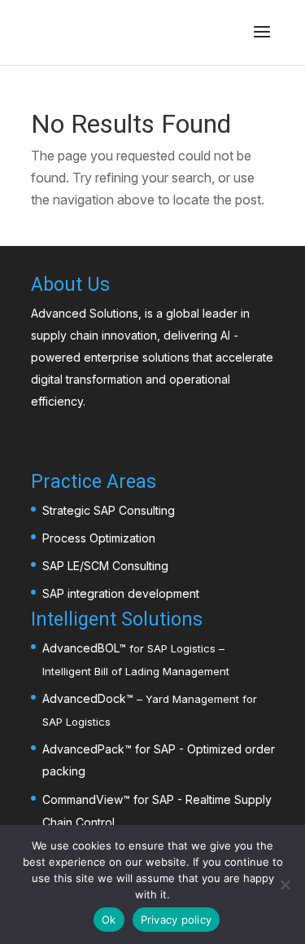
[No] (285, 884)
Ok (109, 919)
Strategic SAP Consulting (108, 510)
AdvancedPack (83, 749)
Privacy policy (176, 919)
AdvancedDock (84, 698)
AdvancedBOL (80, 648)
